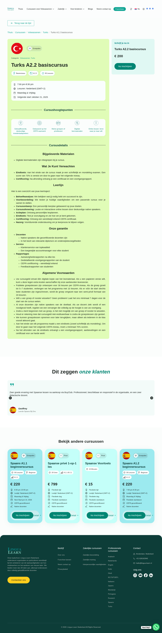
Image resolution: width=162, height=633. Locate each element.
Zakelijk (61, 9)
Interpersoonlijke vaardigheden (93, 564)
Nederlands (112, 561)
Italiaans (111, 581)
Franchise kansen (64, 560)
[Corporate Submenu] (66, 9)
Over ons (61, 555)
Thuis (20, 9)
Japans (110, 586)
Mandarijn (112, 590)
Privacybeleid (63, 569)
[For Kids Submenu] (84, 9)
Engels (110, 565)
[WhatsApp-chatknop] (156, 627)
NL (138, 9)
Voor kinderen (76, 9)
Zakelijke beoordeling (91, 555)
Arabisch (111, 556)
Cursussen (20, 32)
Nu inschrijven (125, 66)
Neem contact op (104, 9)
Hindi (110, 573)
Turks (45, 32)
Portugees (112, 594)
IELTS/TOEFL (113, 577)
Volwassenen (34, 32)
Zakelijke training (89, 560)
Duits (110, 569)
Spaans (111, 602)
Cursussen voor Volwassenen (39, 9)
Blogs (90, 9)
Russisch (111, 598)
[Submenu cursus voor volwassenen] (54, 9)
